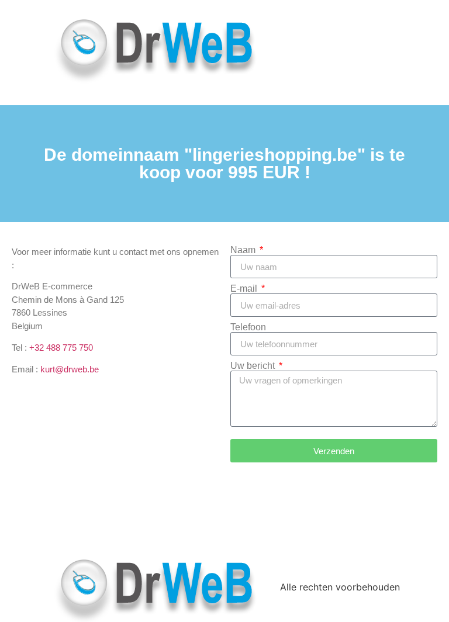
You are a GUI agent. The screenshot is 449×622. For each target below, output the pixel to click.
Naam (244, 250)
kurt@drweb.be (69, 369)
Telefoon (248, 327)
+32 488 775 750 (61, 348)
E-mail (245, 288)
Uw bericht (253, 366)
